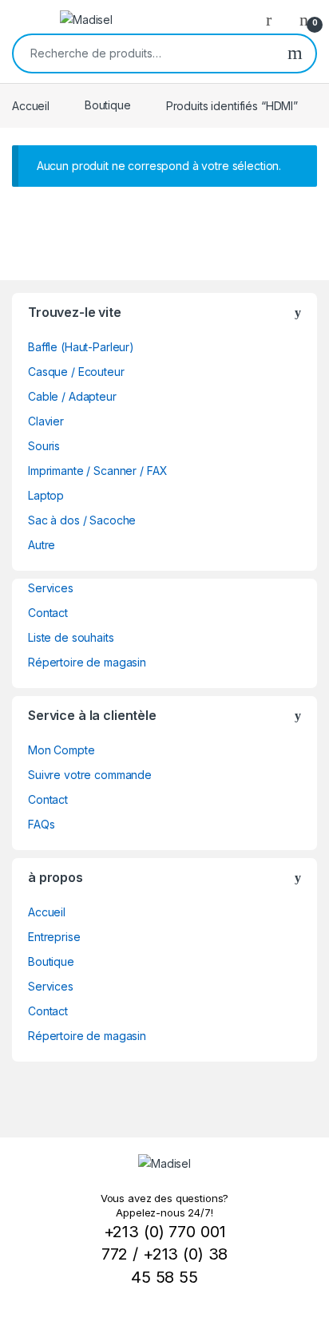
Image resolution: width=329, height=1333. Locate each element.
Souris (44, 446)
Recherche (295, 53)
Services (50, 588)
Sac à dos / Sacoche (82, 520)
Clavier (46, 421)
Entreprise (54, 936)
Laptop (46, 495)
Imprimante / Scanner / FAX (97, 470)
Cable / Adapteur (72, 396)
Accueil (31, 105)
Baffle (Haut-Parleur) (81, 347)
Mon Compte (61, 750)
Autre (41, 545)
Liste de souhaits (71, 637)
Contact (48, 612)
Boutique (108, 105)
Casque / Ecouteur (76, 371)
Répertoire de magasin (87, 662)
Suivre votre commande (90, 774)
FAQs (41, 824)
